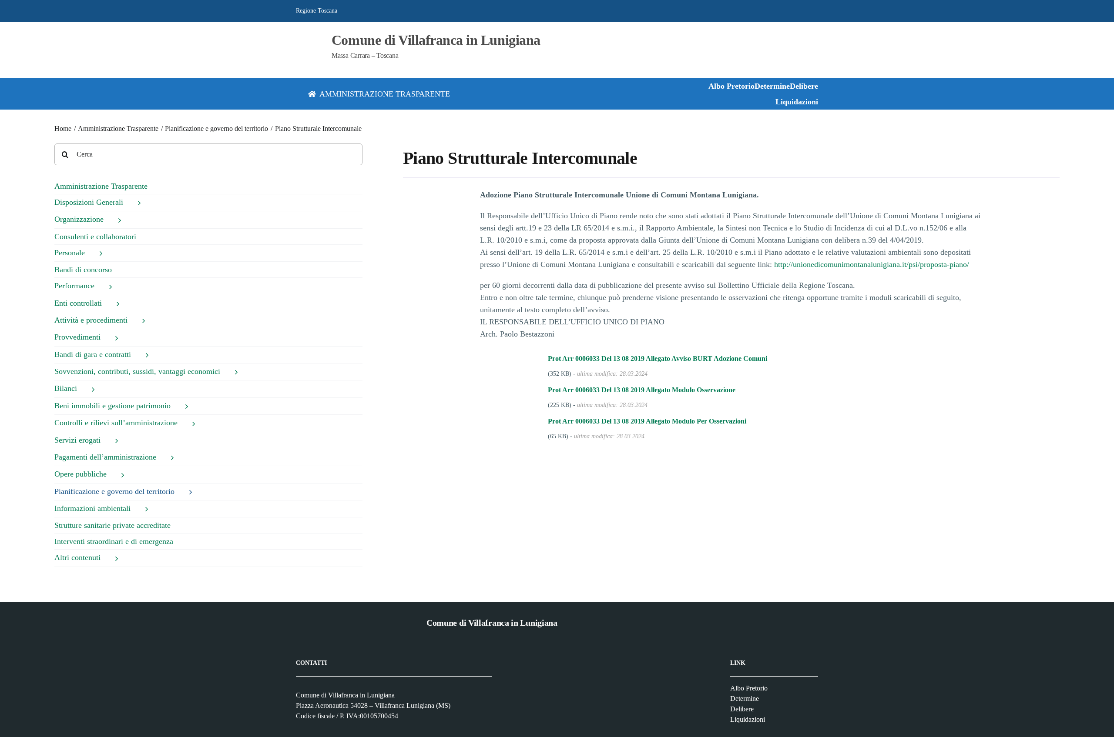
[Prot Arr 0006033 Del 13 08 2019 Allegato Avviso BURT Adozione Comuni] (536, 358)
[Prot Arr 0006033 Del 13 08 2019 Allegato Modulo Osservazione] (536, 390)
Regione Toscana (316, 10)
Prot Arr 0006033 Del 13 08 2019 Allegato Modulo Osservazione (641, 390)
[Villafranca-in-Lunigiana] (303, 38)
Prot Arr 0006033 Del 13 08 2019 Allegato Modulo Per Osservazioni (647, 421)
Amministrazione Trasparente (101, 186)
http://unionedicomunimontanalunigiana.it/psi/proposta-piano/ (871, 264)
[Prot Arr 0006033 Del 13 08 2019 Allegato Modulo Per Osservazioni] (536, 421)
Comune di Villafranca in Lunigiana (436, 40)
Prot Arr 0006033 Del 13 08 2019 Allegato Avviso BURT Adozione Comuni (657, 358)
